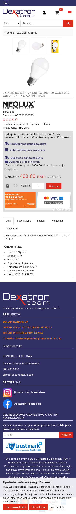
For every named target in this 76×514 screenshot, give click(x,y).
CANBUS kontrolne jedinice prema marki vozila (32, 338)
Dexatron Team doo (27, 403)
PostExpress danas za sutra (28, 143)
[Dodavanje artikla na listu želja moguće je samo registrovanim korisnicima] (16, 186)
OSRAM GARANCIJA (15, 321)
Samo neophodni (16, 507)
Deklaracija (12, 228)
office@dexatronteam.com (18, 374)
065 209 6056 (11, 369)
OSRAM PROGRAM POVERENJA (23, 332)
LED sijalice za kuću (27, 32)
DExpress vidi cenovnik (24, 161)
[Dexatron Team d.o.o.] (19, 13)
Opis (8, 220)
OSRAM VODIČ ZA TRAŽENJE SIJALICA (27, 327)
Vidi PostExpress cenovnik (27, 149)
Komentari (57, 220)
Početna (10, 32)
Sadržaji (41, 220)
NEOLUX (23, 127)
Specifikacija (24, 220)
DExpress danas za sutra (26, 157)
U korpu (54, 186)
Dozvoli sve (38, 507)
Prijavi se (66, 434)
